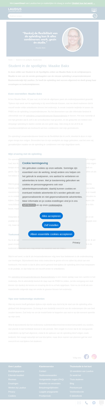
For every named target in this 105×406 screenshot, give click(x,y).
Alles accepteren (51, 216)
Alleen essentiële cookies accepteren (51, 234)
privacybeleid (29, 205)
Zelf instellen (51, 225)
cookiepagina (55, 205)
